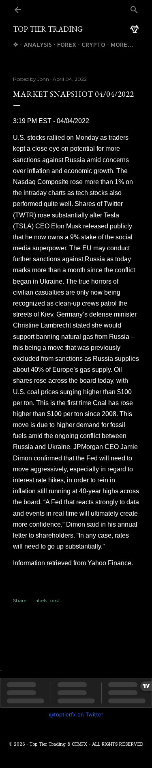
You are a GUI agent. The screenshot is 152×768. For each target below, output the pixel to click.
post (54, 600)
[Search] (134, 10)
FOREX (66, 44)
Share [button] (19, 600)
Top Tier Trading (48, 29)
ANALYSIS (38, 44)
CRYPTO (93, 44)
